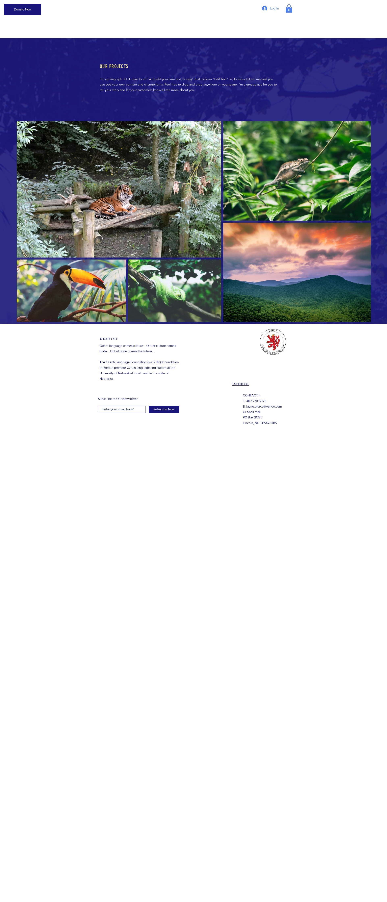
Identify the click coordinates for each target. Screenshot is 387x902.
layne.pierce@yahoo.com (264, 406)
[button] (288, 8)
